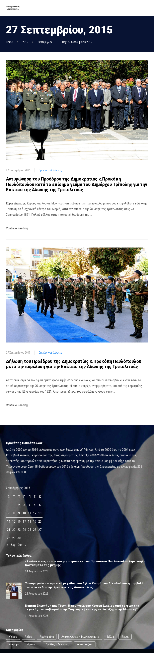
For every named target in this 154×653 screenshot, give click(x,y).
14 (8, 521)
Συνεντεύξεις (84, 644)
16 (19, 521)
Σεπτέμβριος (45, 42)
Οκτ (20, 545)
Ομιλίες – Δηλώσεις (50, 170)
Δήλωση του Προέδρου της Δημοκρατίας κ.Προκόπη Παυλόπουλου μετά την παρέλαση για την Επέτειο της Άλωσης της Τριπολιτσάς (73, 364)
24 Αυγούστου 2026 (36, 571)
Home (9, 42)
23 (19, 530)
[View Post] (77, 110)
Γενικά (125, 636)
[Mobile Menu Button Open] (146, 8)
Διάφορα (14, 644)
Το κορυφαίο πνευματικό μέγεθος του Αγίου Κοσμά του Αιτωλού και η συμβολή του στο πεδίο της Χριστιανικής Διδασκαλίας (84, 585)
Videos (13, 636)
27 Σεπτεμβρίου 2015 (18, 170)
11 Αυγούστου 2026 (36, 615)
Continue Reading (17, 228)
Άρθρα (28, 636)
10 (24, 513)
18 (29, 521)
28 (8, 538)
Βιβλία (110, 636)
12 (34, 513)
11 (29, 513)
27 (40, 530)
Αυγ (12, 545)
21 (8, 530)
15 (13, 521)
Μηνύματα (32, 644)
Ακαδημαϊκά (47, 636)
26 (34, 530)
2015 (25, 42)
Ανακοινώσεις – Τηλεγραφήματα (80, 636)
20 (40, 521)
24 (24, 530)
